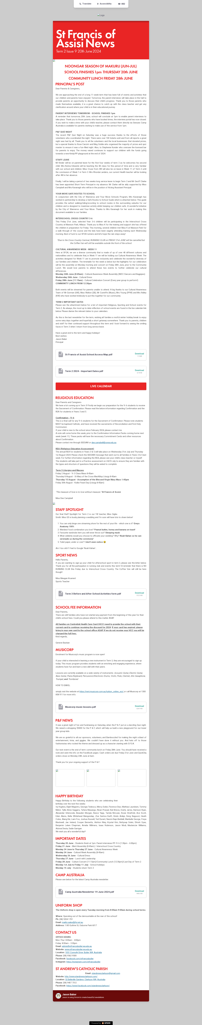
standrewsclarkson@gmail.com (106, 973)
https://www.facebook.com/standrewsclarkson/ (88, 985)
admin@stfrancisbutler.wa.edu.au (77, 946)
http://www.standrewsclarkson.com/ (81, 976)
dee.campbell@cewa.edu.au (104, 442)
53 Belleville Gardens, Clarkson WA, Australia (85, 979)
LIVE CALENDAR (101, 386)
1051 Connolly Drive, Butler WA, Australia (83, 952)
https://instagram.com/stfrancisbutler (83, 962)
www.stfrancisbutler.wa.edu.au (78, 949)
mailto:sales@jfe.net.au (72, 922)
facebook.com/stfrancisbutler (80, 958)
